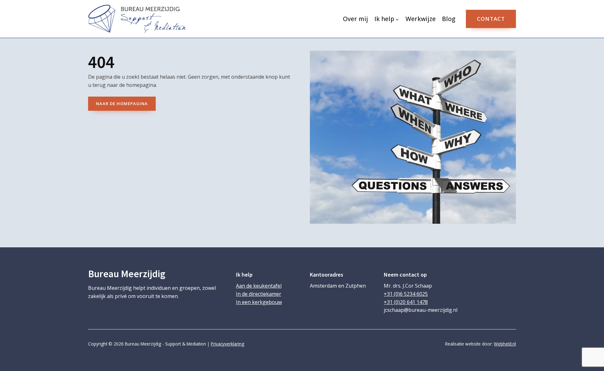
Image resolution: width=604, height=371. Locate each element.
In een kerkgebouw (259, 302)
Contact (491, 18)
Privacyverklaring (227, 344)
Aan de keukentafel (259, 285)
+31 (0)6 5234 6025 (406, 293)
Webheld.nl (505, 344)
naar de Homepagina (122, 103)
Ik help (384, 18)
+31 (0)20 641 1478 (406, 302)
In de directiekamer (258, 293)
